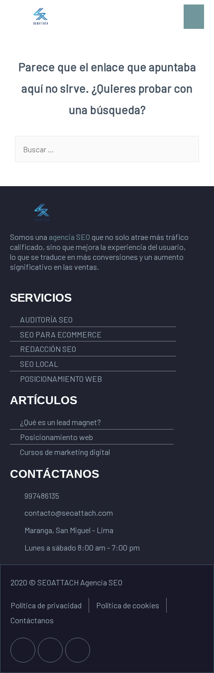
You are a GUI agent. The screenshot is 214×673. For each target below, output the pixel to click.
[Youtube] (50, 650)
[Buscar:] (107, 149)
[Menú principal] (194, 16)
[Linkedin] (77, 650)
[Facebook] (22, 650)
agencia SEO (69, 236)
